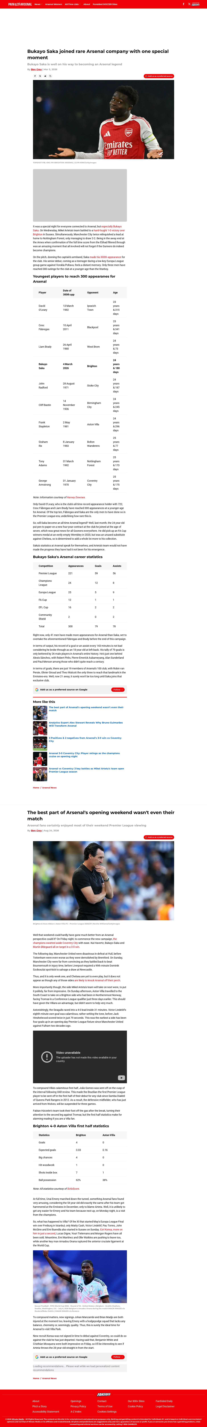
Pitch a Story (39, 1406)
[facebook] (183, 4)
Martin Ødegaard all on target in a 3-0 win (56, 946)
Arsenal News (49, 787)
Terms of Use (105, 1406)
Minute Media (18, 1419)
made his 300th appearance (105, 257)
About (87, 4)
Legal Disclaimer (165, 1406)
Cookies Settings (107, 1411)
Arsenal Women (53, 4)
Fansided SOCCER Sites (105, 4)
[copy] (50, 76)
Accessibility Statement (45, 1411)
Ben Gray (36, 69)
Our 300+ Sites (136, 1401)
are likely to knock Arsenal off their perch (97, 980)
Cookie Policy (135, 1406)
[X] (189, 4)
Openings (76, 1401)
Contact (101, 1401)
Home (36, 787)
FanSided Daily (164, 1401)
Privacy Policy (78, 1406)
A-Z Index (76, 1411)
